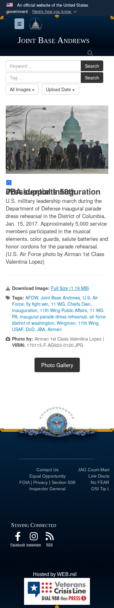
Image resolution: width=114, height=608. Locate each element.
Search (92, 66)
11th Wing (88, 323)
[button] (55, 11)
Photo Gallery (57, 365)
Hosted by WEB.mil (55, 574)
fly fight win (37, 304)
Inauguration (24, 310)
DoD (30, 329)
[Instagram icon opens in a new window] (33, 538)
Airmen (55, 329)
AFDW (31, 297)
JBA (41, 329)
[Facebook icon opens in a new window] (18, 538)
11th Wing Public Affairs (63, 310)
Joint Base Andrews (60, 297)
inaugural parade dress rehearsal (53, 316)
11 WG (58, 304)
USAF (17, 329)
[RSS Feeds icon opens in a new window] (49, 538)
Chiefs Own (79, 304)
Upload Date (59, 89)
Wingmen (66, 323)
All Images (21, 89)
